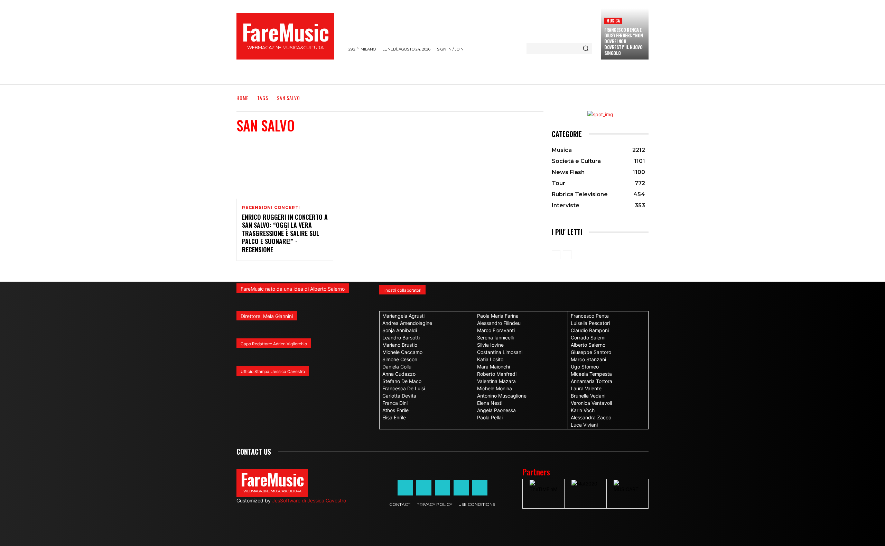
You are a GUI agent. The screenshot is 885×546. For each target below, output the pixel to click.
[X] (461, 487)
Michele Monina (494, 388)
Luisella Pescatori (590, 323)
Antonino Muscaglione (502, 396)
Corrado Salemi (588, 337)
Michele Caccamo (402, 352)
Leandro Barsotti (401, 337)
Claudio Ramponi (590, 330)
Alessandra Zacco (591, 417)
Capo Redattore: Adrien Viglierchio (274, 343)
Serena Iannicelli (495, 337)
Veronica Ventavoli (591, 403)
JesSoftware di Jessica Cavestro (309, 500)
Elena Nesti (489, 403)
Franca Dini (395, 403)
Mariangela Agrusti (403, 316)
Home (242, 97)
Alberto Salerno (588, 345)
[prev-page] (556, 254)
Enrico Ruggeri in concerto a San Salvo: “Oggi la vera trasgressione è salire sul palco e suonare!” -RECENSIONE (285, 233)
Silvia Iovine (490, 345)
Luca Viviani (584, 425)
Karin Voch (583, 410)
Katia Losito (490, 359)
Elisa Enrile (394, 417)
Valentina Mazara (496, 381)
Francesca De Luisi (403, 388)
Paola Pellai (490, 417)
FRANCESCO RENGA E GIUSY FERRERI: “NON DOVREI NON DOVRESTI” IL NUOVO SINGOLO (623, 41)
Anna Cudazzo (399, 374)
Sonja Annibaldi (399, 330)
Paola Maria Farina (498, 316)
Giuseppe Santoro (591, 352)
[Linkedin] (442, 487)
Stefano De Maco (401, 381)
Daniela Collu (396, 367)
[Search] (585, 48)
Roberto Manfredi (496, 374)
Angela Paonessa (496, 410)
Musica (613, 21)
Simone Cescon (399, 359)
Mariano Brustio (399, 345)
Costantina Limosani (499, 352)
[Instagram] (423, 487)
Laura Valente (586, 388)
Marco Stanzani (588, 359)
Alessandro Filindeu (499, 323)
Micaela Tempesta (591, 374)
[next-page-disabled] (567, 254)
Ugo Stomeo (585, 367)
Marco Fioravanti (496, 330)
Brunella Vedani (588, 396)
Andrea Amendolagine (407, 323)
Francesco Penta (590, 316)
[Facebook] (405, 487)
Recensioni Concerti (271, 208)
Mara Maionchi (493, 367)
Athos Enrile (395, 410)
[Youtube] (479, 487)
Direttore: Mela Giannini (267, 316)
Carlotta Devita (399, 396)
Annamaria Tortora (591, 381)
